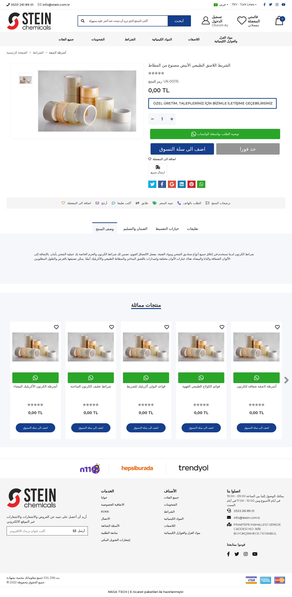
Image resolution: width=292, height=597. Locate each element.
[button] (216, 21)
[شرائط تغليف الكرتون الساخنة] (91, 347)
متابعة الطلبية (109, 533)
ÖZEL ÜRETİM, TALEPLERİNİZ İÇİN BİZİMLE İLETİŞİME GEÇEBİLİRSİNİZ (212, 103)
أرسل (81, 530)
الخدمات (107, 491)
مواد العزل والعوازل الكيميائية (182, 533)
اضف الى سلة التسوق (182, 149)
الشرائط (169, 511)
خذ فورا (248, 149)
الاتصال (105, 518)
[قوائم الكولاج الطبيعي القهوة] (201, 347)
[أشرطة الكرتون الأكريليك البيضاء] (35, 347)
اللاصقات (169, 525)
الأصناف (170, 491)
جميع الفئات (171, 497)
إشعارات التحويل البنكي (115, 540)
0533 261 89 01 (243, 511)
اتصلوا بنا (233, 491)
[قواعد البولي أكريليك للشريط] (146, 347)
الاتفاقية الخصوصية (112, 504)
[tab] (104, 228)
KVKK (105, 511)
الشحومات (170, 504)
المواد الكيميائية (174, 518)
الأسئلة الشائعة (110, 525)
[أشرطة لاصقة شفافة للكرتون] (256, 347)
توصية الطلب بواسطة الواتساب (218, 134)
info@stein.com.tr (246, 517)
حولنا (104, 497)
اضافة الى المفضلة (164, 159)
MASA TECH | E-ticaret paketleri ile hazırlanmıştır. (146, 592)
